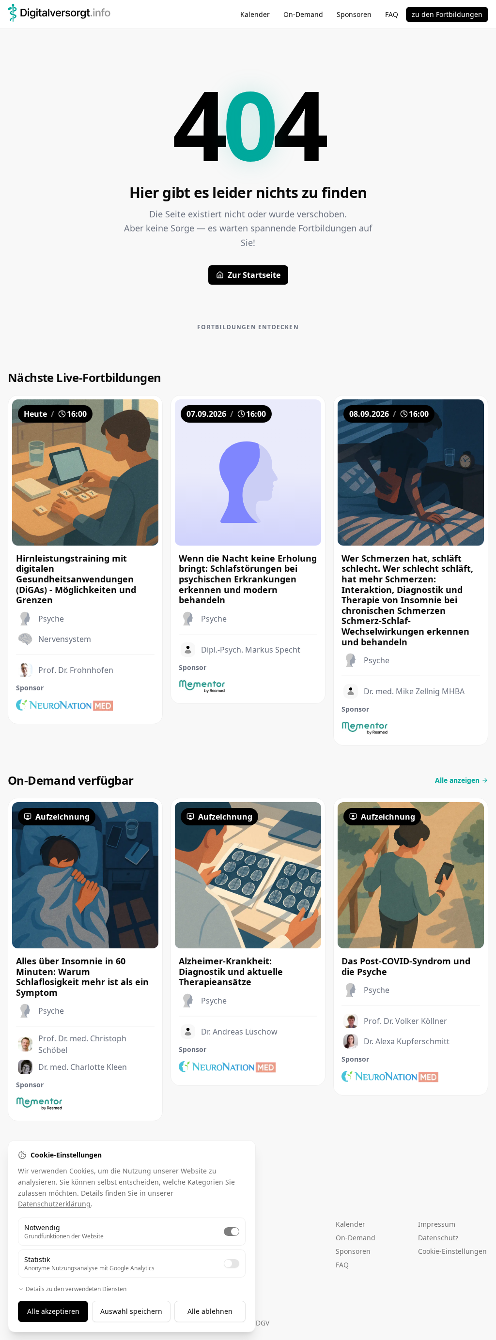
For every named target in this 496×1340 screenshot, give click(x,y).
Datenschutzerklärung (54, 1203)
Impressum (436, 1224)
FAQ (391, 14)
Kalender (255, 14)
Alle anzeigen (457, 780)
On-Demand (303, 14)
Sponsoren (354, 14)
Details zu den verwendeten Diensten (76, 1289)
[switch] (231, 1231)
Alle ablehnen (209, 1311)
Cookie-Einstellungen (452, 1251)
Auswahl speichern (131, 1311)
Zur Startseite (254, 275)
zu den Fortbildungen (447, 14)
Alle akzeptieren (53, 1311)
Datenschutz (438, 1237)
